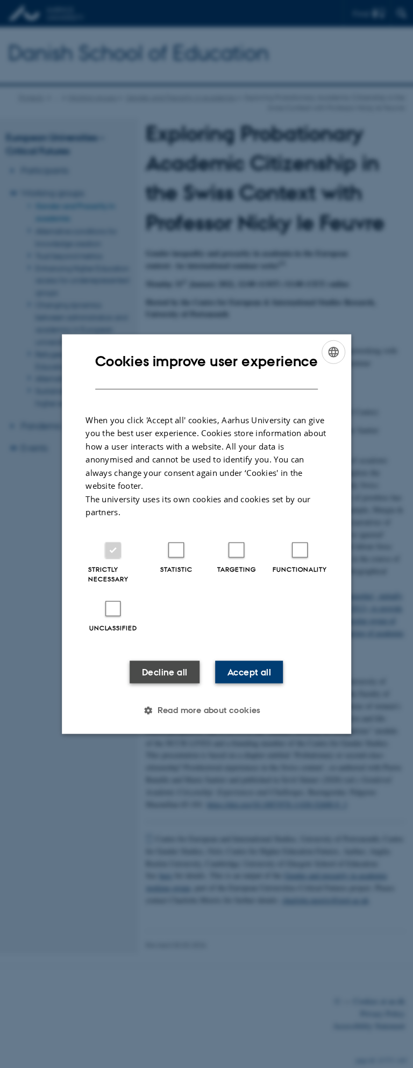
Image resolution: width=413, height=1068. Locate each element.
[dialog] (206, 534)
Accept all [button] (249, 671)
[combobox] (333, 352)
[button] (206, 709)
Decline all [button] (164, 671)
